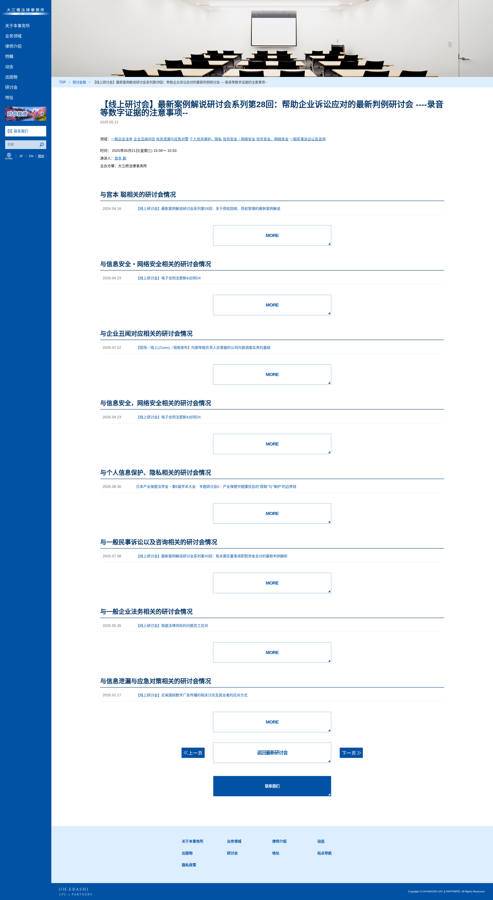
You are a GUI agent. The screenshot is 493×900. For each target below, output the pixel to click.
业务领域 (13, 36)
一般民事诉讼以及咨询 (308, 139)
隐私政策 (189, 865)
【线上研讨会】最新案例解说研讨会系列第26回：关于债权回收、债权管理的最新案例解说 (208, 208)
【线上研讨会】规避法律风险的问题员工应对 (172, 626)
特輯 (9, 56)
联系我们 (21, 131)
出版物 (11, 77)
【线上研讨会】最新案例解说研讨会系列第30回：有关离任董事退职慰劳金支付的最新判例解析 (212, 556)
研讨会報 (79, 82)
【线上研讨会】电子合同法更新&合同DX (168, 278)
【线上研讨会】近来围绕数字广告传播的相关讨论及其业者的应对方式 (192, 695)
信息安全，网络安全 (272, 139)
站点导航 (324, 853)
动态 (9, 67)
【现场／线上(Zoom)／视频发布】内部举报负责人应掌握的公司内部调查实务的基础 (203, 347)
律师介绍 (13, 46)
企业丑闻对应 (144, 139)
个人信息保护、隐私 (205, 139)
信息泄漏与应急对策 (172, 139)
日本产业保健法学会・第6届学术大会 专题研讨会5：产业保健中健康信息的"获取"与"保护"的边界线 (216, 486)
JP (21, 156)
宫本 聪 (120, 158)
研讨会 (11, 87)
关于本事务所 (17, 26)
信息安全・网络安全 (239, 139)
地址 (9, 97)
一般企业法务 (121, 139)
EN (31, 156)
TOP (62, 82)
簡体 (41, 156)
